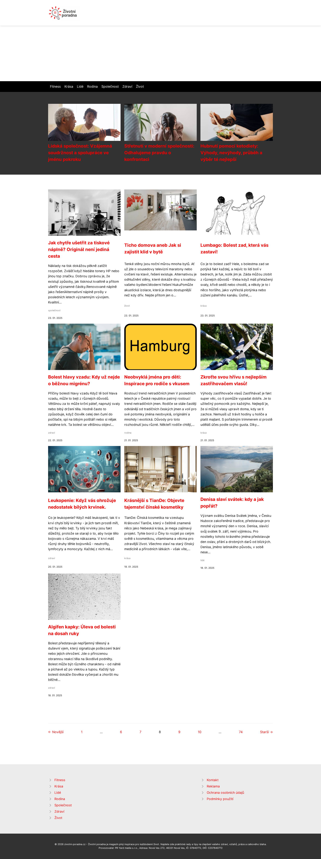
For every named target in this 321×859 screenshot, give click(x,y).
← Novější (56, 732)
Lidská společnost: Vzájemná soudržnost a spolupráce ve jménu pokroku (80, 152)
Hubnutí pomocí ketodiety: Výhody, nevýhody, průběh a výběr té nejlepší (231, 152)
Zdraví (127, 86)
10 (199, 732)
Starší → (266, 732)
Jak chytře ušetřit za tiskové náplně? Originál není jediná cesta (79, 249)
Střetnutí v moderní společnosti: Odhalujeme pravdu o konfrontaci (159, 152)
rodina (127, 432)
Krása (68, 86)
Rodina (92, 86)
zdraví (51, 432)
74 (241, 732)
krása (203, 305)
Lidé (80, 86)
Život (140, 86)
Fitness (55, 86)
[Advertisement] (160, 53)
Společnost (110, 86)
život (127, 305)
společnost (54, 310)
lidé (202, 560)
